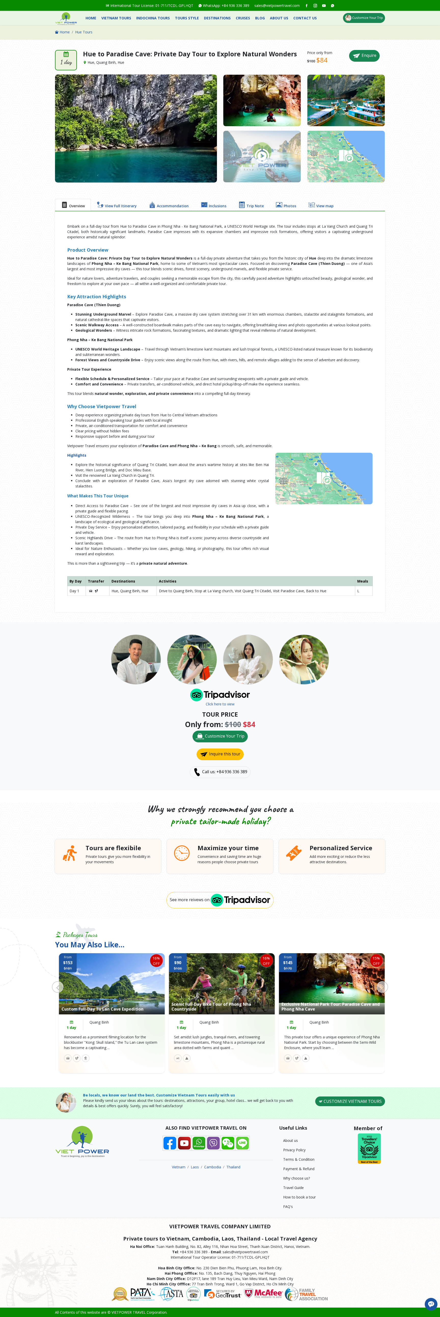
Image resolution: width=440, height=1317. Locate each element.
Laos (195, 1167)
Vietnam (178, 1167)
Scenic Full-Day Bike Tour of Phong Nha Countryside (99, 1006)
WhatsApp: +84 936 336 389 (225, 5)
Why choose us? (296, 1178)
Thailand (233, 1167)
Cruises (243, 18)
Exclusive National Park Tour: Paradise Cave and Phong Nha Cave (219, 1006)
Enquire (368, 55)
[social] (306, 5)
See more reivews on (190, 899)
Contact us (305, 18)
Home (91, 18)
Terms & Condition (298, 1159)
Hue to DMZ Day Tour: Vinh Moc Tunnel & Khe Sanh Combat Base (325, 1006)
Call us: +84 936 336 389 (224, 772)
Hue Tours (83, 32)
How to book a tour (299, 1197)
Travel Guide (293, 1187)
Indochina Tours (153, 18)
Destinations (217, 18)
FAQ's (288, 1206)
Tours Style (187, 18)
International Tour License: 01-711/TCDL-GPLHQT (151, 5)
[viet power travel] (66, 18)
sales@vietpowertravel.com (277, 5)
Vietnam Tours (116, 18)
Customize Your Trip (367, 17)
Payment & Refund (298, 1168)
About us (279, 18)
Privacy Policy (294, 1149)
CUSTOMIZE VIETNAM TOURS (352, 1101)
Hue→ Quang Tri (321, 1022)
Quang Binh (97, 1022)
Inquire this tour (224, 754)
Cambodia (212, 1167)
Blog (260, 18)
